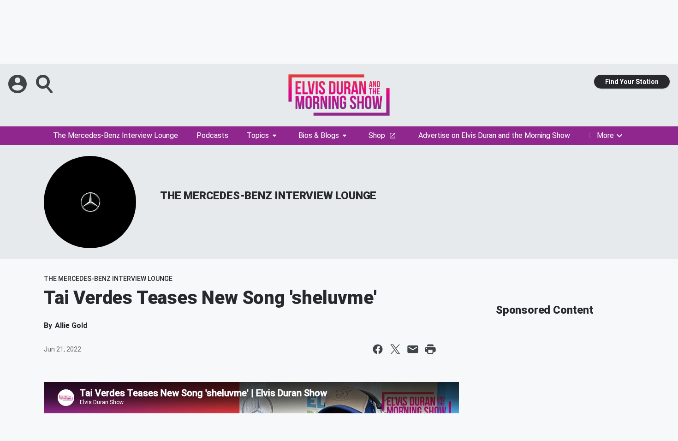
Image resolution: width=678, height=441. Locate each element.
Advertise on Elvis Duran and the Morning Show (494, 135)
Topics (258, 135)
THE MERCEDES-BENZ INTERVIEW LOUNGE (268, 195)
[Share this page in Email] (412, 349)
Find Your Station (632, 81)
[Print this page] (430, 349)
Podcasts (212, 135)
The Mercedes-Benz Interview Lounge (115, 135)
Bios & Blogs (318, 135)
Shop (377, 135)
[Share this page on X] (395, 349)
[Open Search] (45, 84)
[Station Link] (339, 95)
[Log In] (18, 84)
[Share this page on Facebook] (377, 349)
